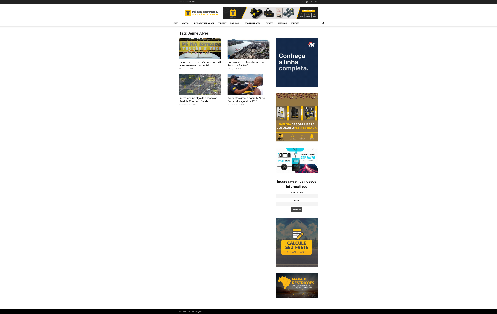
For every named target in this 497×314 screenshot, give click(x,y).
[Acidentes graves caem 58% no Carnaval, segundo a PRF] (248, 84)
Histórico (282, 23)
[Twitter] (311, 2)
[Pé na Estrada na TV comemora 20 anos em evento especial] (200, 48)
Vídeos (185, 23)
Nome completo (297, 192)
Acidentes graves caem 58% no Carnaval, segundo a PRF (246, 100)
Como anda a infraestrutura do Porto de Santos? (246, 64)
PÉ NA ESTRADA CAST (204, 23)
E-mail (296, 200)
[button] (323, 23)
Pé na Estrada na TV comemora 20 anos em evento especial (200, 64)
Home (175, 23)
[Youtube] (316, 2)
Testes (269, 23)
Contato (295, 23)
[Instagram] (307, 2)
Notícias (234, 23)
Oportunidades (252, 23)
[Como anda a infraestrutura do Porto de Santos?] (248, 48)
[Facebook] (303, 2)
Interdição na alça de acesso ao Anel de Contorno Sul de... (198, 100)
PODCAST (222, 23)
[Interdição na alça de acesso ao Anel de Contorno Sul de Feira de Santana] (200, 84)
